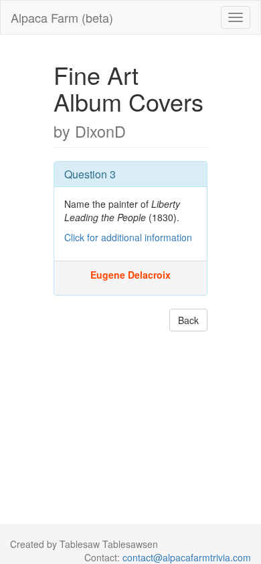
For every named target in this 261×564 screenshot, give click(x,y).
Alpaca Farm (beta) (62, 17)
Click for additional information (128, 237)
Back (188, 320)
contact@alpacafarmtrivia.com (186, 557)
